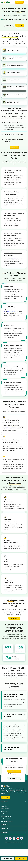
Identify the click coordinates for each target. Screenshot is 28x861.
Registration (4, 806)
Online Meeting (4, 811)
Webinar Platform (5, 819)
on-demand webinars (9, 311)
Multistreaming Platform (7, 821)
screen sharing (14, 258)
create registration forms (9, 427)
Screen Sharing (5, 808)
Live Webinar (4, 813)
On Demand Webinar (6, 816)
